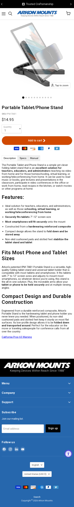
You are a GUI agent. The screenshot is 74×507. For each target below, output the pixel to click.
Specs (23, 158)
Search (37, 497)
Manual (34, 158)
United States (35, 474)
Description (10, 158)
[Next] (71, 4)
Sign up (53, 428)
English (35, 465)
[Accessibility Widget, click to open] (68, 453)
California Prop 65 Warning (17, 337)
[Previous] (1, 4)
